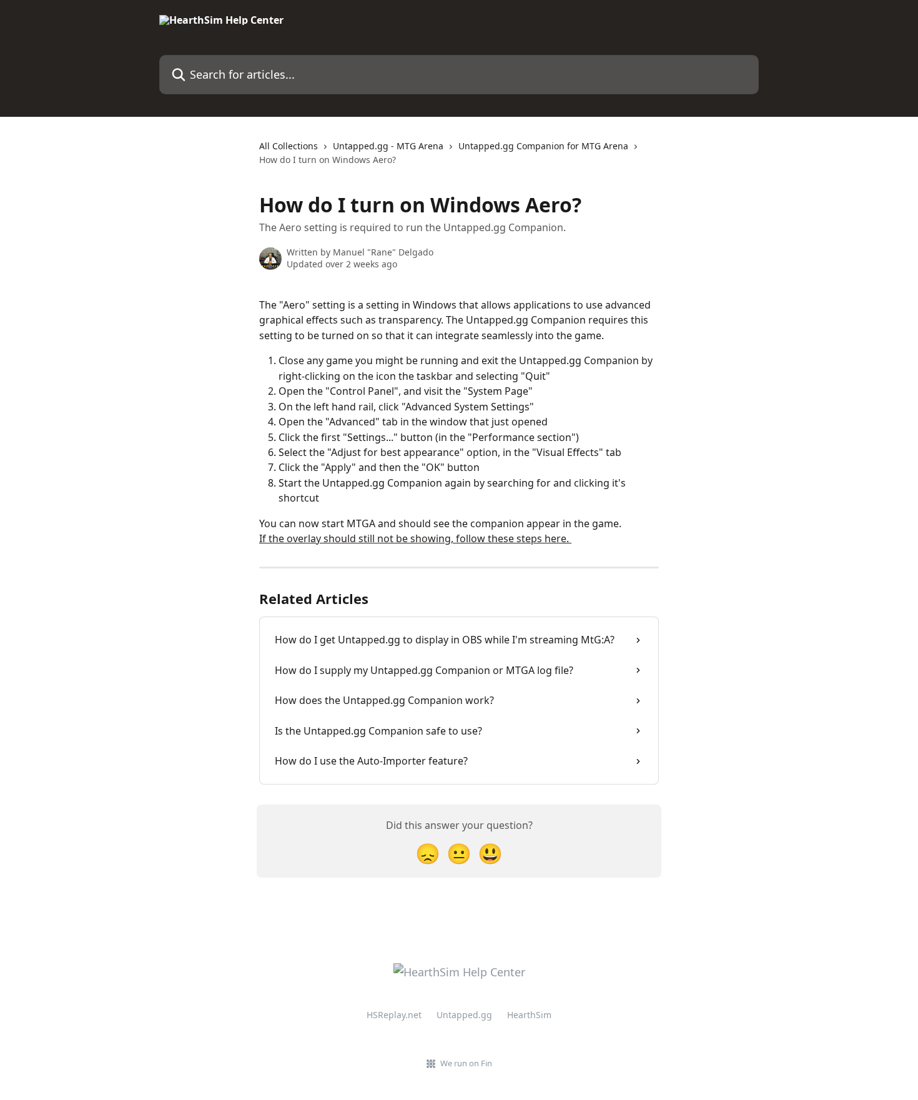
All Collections (288, 146)
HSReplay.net (394, 1015)
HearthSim (529, 1015)
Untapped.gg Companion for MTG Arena (543, 146)
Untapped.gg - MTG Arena (388, 146)
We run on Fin (466, 1063)
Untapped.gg (464, 1015)
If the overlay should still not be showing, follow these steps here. (415, 538)
